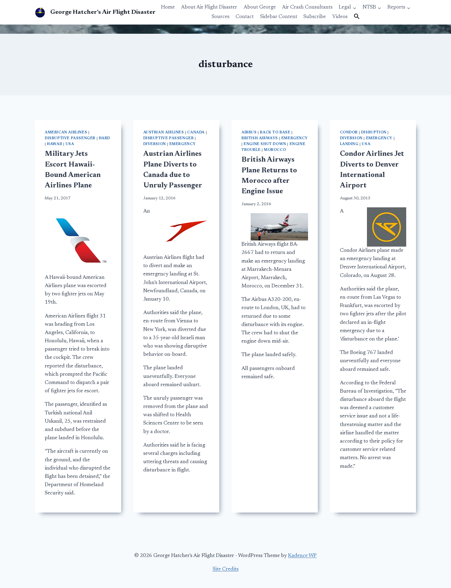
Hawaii (54, 144)
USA (70, 144)
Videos (340, 17)
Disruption (374, 132)
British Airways (259, 138)
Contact (245, 17)
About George (260, 7)
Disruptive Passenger (70, 138)
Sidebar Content (278, 17)
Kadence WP (302, 556)
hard (104, 138)
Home (168, 7)
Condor (349, 132)
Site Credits (226, 569)
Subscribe (314, 17)
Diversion (154, 144)
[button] (357, 17)
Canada (196, 132)
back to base (275, 132)
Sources (220, 17)
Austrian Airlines (163, 132)
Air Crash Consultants (307, 7)
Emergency (182, 144)
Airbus (249, 132)
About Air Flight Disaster (209, 7)
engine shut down (265, 144)
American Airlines (66, 132)
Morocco (275, 150)
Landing (349, 144)
